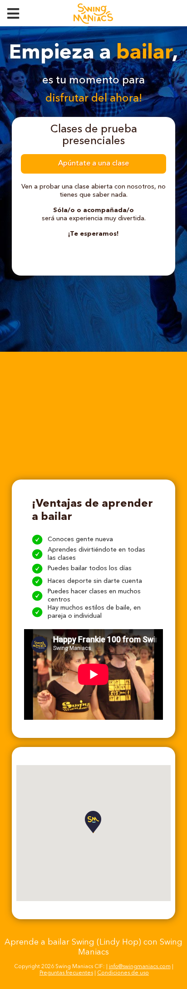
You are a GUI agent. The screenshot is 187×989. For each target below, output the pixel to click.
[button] (93, 822)
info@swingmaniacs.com (140, 967)
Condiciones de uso (123, 973)
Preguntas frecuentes (66, 973)
